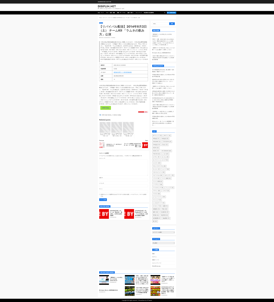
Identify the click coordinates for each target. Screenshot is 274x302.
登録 (153, 253)
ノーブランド (157, 184)
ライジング (157, 200)
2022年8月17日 (138, 217)
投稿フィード (155, 260)
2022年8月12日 (107, 37)
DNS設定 (156, 145)
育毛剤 (156, 215)
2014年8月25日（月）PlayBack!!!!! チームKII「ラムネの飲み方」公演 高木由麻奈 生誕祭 (141, 213)
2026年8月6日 (164, 295)
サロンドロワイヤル (159, 166)
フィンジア (169, 187)
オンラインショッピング (160, 160)
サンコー (156, 169)
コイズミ (156, 163)
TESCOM (156, 154)
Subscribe (172, 12)
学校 (164, 209)
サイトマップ (139, 12)
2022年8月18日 (113, 217)
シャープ (165, 169)
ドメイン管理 (157, 181)
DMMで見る (105, 108)
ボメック (101, 22)
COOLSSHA (167, 141)
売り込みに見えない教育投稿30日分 (161, 53)
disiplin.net (107, 6)
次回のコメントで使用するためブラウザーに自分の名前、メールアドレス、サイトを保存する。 (123, 195)
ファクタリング (158, 187)
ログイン (154, 257)
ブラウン (156, 190)
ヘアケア (165, 190)
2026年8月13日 (165, 283)
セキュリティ (169, 175)
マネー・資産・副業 (110, 12)
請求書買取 (156, 218)
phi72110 (101, 37)
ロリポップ (157, 206)
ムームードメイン (159, 197)
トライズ (156, 178)
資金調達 (166, 218)
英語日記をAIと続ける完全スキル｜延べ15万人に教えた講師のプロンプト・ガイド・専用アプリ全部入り (163, 81)
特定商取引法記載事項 (149, 12)
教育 (155, 212)
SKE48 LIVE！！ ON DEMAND (123, 72)
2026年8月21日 (113, 282)
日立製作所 (165, 212)
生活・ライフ (101, 12)
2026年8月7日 (139, 294)
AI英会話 (165, 138)
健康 (165, 206)
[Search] (164, 12)
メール (101, 183)
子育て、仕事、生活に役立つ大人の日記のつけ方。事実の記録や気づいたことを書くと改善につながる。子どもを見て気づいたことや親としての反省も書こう (142, 280)
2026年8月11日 (102, 292)
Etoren (165, 145)
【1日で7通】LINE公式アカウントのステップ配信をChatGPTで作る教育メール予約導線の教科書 (163, 57)
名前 (101, 177)
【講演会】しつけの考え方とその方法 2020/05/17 (116, 279)
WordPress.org (156, 266)
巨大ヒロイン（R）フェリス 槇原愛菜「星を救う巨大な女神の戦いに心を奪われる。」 (163, 123)
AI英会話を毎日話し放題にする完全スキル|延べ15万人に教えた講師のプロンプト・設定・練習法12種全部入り (163, 93)
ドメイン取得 (166, 178)
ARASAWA (157, 141)
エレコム (165, 157)
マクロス (156, 194)
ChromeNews (141, 300)
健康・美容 (130, 12)
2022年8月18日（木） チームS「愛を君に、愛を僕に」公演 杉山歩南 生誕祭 (116, 213)
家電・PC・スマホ (121, 12)
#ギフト (167, 135)
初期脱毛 (156, 209)
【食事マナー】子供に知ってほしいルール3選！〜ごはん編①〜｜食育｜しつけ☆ (163, 48)
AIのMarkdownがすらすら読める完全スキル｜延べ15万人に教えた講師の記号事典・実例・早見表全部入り (163, 99)
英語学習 (164, 215)
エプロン (156, 157)
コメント (102, 158)
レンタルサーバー (158, 203)
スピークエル (157, 175)
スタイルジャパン (158, 172)
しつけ (165, 154)
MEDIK (156, 148)
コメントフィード (156, 263)
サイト (101, 189)
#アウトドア (157, 135)
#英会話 (156, 138)
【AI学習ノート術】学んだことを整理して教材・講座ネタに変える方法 (163, 112)
